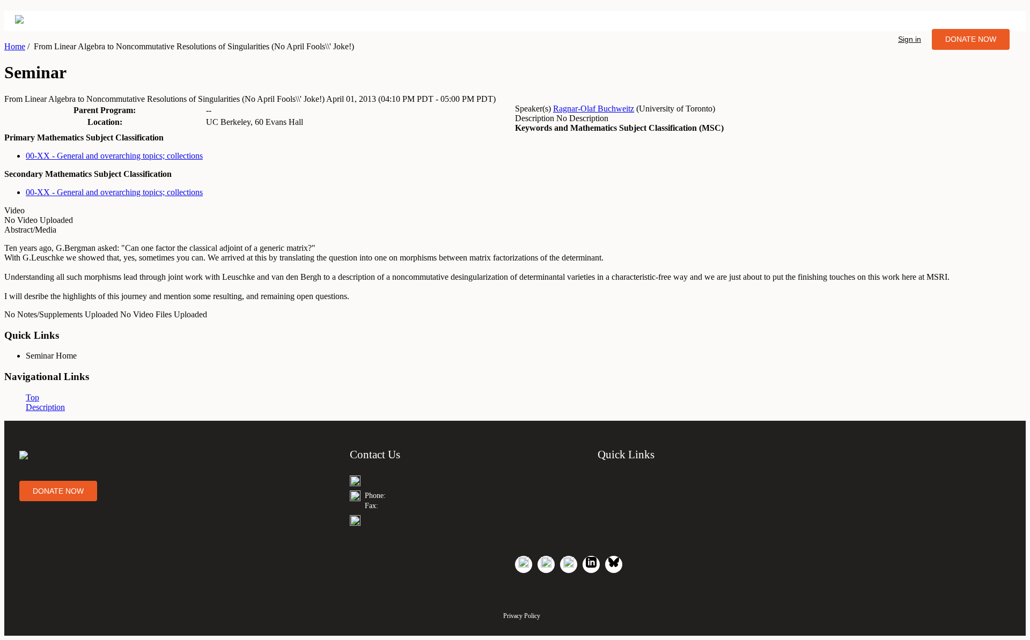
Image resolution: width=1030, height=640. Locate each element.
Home (14, 46)
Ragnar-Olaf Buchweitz (593, 108)
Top (32, 397)
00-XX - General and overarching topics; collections (114, 155)
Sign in (909, 39)
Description (45, 407)
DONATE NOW (970, 39)
